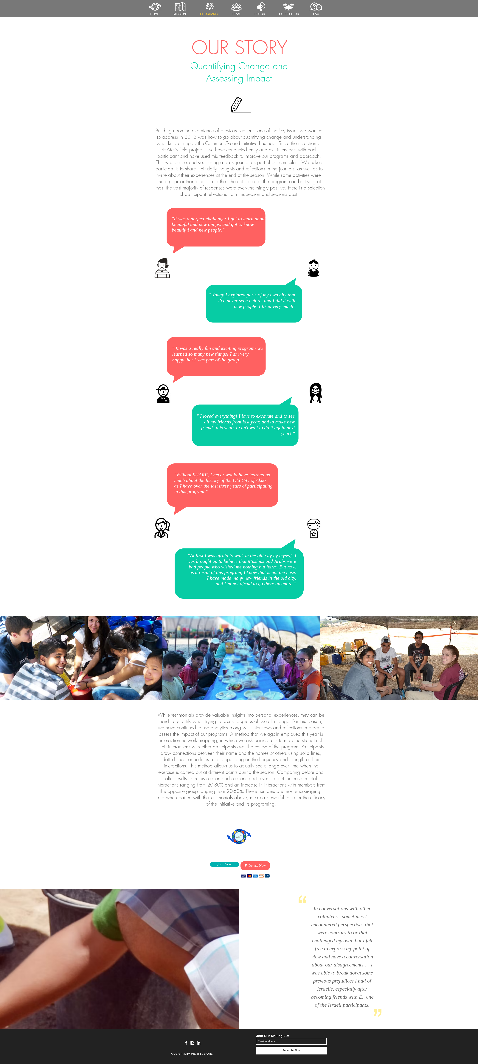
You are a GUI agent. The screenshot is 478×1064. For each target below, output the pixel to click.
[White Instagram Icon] (192, 1043)
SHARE (208, 1053)
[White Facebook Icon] (186, 1043)
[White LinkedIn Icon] (198, 1043)
